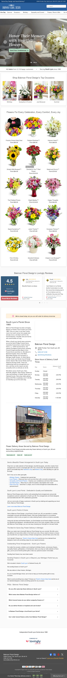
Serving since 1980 (50, 69)
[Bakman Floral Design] (11, 7)
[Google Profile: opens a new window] (54, 654)
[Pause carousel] (31, 62)
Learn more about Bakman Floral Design (18, 506)
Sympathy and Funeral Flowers (18, 481)
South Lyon (24, 563)
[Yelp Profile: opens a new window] (58, 654)
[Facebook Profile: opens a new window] (51, 654)
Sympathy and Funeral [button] (37, 12)
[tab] (33, 62)
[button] (39, 302)
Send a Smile (14, 48)
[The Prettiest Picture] (23, 280)
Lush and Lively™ (53, 281)
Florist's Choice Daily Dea (30, 538)
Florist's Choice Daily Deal (43, 579)
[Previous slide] (5, 42)
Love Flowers (13, 479)
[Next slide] (62, 42)
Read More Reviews (9, 298)
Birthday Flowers (14, 477)
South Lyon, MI (28, 455)
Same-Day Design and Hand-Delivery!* (13, 1)
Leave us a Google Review (55, 658)
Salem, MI (19, 455)
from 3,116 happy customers (19, 69)
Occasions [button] (17, 12)
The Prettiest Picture (30, 281)
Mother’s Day (39, 469)
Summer (9, 12)
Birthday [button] (25, 12)
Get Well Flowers (15, 483)
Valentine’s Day (27, 469)
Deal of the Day (14, 484)
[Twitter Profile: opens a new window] (62, 654)
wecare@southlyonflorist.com (11, 660)
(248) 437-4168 (42, 352)
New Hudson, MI (11, 455)
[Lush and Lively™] (47, 280)
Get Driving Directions (44, 355)
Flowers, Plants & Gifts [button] (53, 12)
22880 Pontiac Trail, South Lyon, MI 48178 (15, 656)
